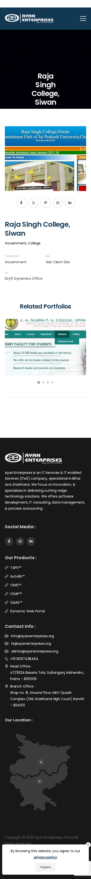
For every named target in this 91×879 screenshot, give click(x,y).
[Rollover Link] (45, 341)
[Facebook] (21, 203)
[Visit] (52, 337)
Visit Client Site (58, 262)
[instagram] (20, 541)
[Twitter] (33, 203)
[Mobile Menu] (83, 18)
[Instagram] (58, 203)
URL (48, 256)
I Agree (45, 867)
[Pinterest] (46, 203)
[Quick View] (39, 337)
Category (12, 256)
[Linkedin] (70, 203)
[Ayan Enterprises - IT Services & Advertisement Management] (29, 18)
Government (15, 262)
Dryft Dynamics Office (23, 278)
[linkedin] (31, 541)
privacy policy (45, 857)
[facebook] (9, 541)
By (6, 273)
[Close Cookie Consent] (88, 844)
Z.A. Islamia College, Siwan (45, 348)
